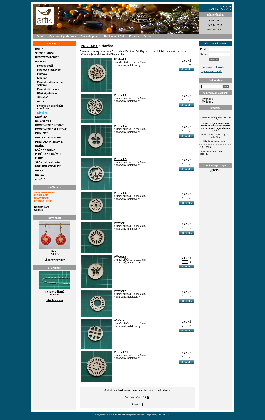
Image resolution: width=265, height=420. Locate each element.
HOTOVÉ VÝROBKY (47, 57)
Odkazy (38, 209)
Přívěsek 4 (120, 126)
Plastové (42, 74)
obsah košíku (215, 29)
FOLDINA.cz (164, 415)
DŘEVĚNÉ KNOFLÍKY (48, 166)
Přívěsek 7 (120, 223)
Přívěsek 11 (121, 352)
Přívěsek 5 (207, 99)
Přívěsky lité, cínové (49, 89)
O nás (147, 36)
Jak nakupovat (90, 36)
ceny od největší (161, 390)
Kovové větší (45, 65)
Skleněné (42, 97)
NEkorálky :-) (43, 121)
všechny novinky (55, 259)
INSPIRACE (41, 195)
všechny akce (54, 300)
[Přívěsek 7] (96, 252)
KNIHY (39, 49)
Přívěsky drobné (47, 93)
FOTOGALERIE (43, 201)
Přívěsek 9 (120, 291)
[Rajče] (54, 248)
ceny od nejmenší (141, 390)
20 (148, 397)
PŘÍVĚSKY (41, 61)
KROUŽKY (41, 133)
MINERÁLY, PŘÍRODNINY (50, 141)
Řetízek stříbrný (54, 291)
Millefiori (42, 78)
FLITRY (39, 158)
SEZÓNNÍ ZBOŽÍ (44, 53)
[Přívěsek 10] (96, 347)
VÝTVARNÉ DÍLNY (45, 192)
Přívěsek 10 (121, 320)
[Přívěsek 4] (96, 154)
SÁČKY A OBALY (45, 150)
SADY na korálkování (47, 162)
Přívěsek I (120, 59)
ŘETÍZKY (40, 145)
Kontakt (134, 36)
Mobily (39, 170)
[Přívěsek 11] (96, 380)
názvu (127, 390)
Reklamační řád (114, 36)
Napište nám (41, 207)
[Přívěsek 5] (96, 188)
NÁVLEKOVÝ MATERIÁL (49, 137)
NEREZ (39, 174)
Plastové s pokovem (49, 69)
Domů (41, 36)
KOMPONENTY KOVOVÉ (49, 125)
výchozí (118, 390)
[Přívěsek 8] (96, 286)
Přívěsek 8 (120, 256)
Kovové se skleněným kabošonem (50, 107)
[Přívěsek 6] (96, 218)
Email (40, 101)
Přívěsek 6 (120, 193)
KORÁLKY (41, 116)
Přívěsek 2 (207, 101)
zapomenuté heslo (211, 71)
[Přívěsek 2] (96, 121)
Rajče (54, 251)
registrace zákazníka (213, 67)
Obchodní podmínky (62, 36)
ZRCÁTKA (41, 178)
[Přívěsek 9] (96, 316)
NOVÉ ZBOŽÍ (41, 198)
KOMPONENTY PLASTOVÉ (51, 129)
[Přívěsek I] (96, 90)
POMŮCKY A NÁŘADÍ (48, 154)
